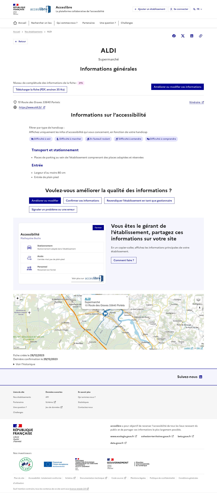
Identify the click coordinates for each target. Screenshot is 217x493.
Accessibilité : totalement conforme (44, 478)
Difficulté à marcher (70, 139)
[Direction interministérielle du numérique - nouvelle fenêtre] (129, 464)
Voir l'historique (25, 364)
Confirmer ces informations (82, 200)
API (47, 397)
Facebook (174, 36)
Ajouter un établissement (151, 9)
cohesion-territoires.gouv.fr (156, 436)
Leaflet (187, 348)
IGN (198, 348)
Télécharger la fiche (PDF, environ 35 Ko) (40, 89)
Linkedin (192, 36)
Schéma (49, 402)
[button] (127, 297)
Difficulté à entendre (130, 139)
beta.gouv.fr (184, 436)
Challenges (127, 23)
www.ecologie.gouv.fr (122, 436)
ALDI (88, 299)
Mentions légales (138, 478)
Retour (22, 41)
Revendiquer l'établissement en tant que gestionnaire (139, 200)
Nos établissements (33, 31)
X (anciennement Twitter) (183, 36)
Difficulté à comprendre (163, 139)
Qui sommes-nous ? (67, 23)
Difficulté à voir (42, 139)
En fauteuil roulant (100, 139)
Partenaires (88, 23)
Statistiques (83, 402)
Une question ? (108, 23)
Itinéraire (194, 102)
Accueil (22, 23)
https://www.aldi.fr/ (30, 107)
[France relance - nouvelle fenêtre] (26, 464)
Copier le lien (200, 36)
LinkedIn (200, 377)
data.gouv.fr (117, 443)
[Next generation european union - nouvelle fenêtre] (56, 464)
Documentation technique (92, 478)
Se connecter (181, 9)
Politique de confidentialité (162, 478)
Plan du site (19, 478)
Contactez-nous (85, 407)
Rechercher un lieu (41, 23)
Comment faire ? (124, 260)
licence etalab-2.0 (78, 488)
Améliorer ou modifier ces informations (177, 87)
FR (198, 9)
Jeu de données (53, 407)
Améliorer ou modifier (45, 200)
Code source (117, 478)
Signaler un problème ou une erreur (53, 209)
